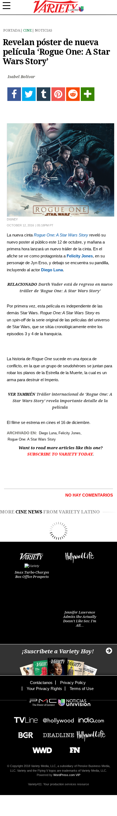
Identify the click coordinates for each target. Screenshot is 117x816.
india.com (91, 718)
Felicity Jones (80, 256)
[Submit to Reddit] (73, 94)
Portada (11, 30)
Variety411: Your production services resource (58, 784)
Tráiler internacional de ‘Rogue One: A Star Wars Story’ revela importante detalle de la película (62, 400)
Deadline (58, 733)
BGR (24, 733)
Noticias (43, 30)
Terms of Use (82, 688)
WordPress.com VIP (66, 775)
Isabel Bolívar (21, 77)
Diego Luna (52, 269)
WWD (40, 748)
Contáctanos (41, 682)
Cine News (29, 512)
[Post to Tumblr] (43, 94)
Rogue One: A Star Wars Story (61, 235)
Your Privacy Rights (44, 688)
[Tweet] (29, 94)
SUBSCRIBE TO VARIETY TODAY (60, 454)
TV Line (26, 718)
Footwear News (73, 748)
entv (58, 718)
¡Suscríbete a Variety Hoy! (58, 651)
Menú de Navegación (9, 5)
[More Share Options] (87, 94)
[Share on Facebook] (14, 94)
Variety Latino (58, 6)
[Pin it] (58, 94)
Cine (27, 30)
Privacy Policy (73, 682)
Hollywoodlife (91, 733)
